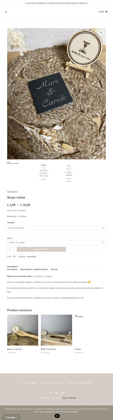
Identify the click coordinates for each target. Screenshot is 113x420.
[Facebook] (56, 393)
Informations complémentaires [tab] (34, 269)
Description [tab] (12, 269)
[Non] (109, 412)
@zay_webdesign (69, 398)
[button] (101, 32)
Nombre (11, 222)
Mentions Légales (29, 383)
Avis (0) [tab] (54, 269)
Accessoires (12, 192)
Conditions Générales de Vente (52, 383)
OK (57, 416)
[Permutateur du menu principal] (6, 12)
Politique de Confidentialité (79, 383)
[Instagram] (50, 393)
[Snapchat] (62, 393)
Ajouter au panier (41, 249)
